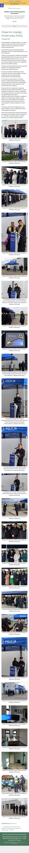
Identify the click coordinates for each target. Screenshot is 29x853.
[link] (2, 5)
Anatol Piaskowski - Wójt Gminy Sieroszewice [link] (14, 15)
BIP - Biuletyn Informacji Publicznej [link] (18, 3)
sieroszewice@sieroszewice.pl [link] (16, 18)
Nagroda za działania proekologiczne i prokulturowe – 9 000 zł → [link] (11, 829)
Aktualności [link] (13, 823)
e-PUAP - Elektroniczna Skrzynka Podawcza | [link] (12, 3)
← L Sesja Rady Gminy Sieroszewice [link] (10, 826)
